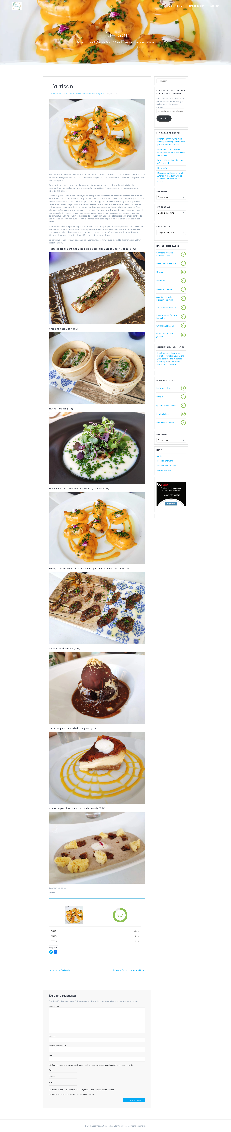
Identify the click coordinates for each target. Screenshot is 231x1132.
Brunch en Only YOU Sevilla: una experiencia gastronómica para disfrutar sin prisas (171, 141)
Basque (159, 396)
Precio (51, 1082)
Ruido (51, 1070)
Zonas (180, 6)
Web (51, 1055)
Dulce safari (162, 168)
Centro (67, 93)
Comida (52, 1076)
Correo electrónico (57, 1046)
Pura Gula (160, 280)
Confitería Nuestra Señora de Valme (164, 254)
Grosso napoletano (165, 325)
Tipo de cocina (196, 6)
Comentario (54, 1006)
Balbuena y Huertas (165, 422)
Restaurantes (85, 93)
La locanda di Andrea (165, 388)
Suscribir (164, 118)
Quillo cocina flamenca (166, 405)
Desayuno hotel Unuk (166, 263)
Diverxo (159, 272)
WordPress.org (164, 470)
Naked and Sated (164, 289)
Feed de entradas (165, 460)
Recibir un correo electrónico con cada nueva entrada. (73, 1094)
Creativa (75, 93)
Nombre (53, 1036)
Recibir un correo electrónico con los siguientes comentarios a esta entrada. (82, 1089)
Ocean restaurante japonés (164, 335)
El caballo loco (162, 414)
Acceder (160, 456)
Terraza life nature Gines (167, 307)
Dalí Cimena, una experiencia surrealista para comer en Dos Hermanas (171, 152)
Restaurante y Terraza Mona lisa (166, 316)
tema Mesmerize (138, 1126)
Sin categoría (98, 93)
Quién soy (214, 6)
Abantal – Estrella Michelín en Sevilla (164, 298)
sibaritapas (56, 93)
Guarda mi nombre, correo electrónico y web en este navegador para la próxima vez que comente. (92, 1065)
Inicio (171, 6)
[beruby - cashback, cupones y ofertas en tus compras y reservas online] (171, 505)
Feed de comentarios (166, 465)
